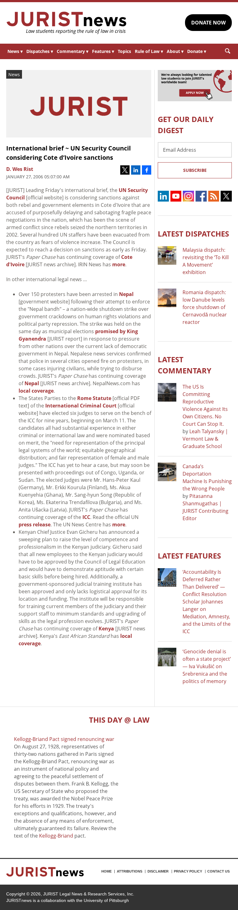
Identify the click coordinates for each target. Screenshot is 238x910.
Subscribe (195, 170)
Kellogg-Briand (56, 835)
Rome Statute (94, 398)
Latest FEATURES (189, 556)
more (118, 264)
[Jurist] (66, 22)
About (175, 51)
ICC (86, 517)
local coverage (36, 390)
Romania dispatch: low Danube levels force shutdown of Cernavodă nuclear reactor (205, 307)
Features (103, 51)
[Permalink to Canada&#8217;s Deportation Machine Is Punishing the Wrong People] (167, 472)
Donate (196, 51)
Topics (124, 51)
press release (35, 524)
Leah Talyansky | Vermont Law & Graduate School (205, 439)
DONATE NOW (208, 22)
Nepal (126, 294)
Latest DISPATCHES (193, 234)
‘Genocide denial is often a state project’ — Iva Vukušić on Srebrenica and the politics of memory (207, 666)
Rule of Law (149, 51)
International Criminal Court (81, 405)
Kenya (106, 628)
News (15, 51)
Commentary (72, 51)
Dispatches (39, 51)
